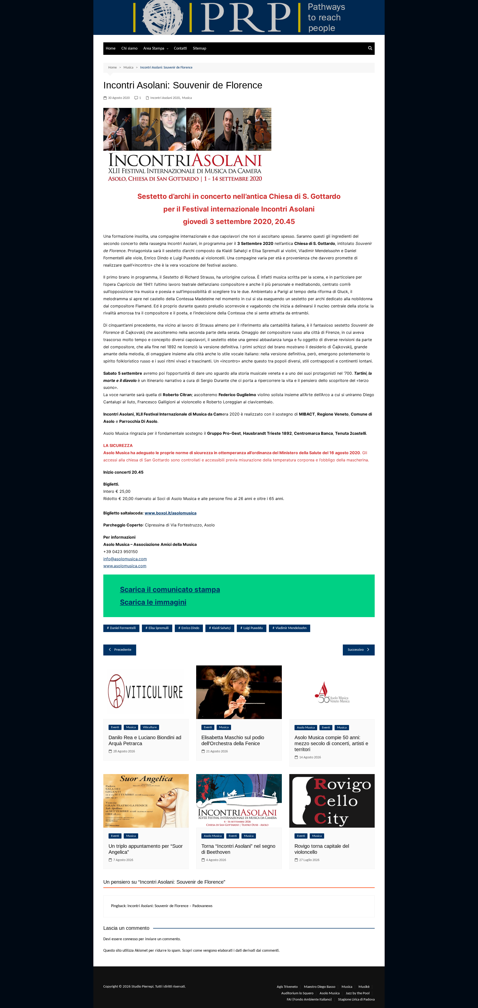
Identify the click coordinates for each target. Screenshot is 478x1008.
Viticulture (150, 727)
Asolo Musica (306, 727)
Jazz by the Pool (357, 993)
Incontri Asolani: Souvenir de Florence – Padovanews (169, 906)
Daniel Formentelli (123, 628)
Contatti (180, 49)
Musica (187, 98)
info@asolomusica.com (125, 558)
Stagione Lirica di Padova (356, 1000)
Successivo (356, 650)
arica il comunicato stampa (174, 589)
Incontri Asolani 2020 (165, 98)
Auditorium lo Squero (297, 993)
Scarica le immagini (153, 602)
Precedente (122, 650)
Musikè (363, 987)
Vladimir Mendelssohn (291, 628)
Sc (124, 589)
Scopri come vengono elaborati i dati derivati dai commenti (230, 951)
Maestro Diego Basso (319, 987)
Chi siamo (129, 49)
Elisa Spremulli (159, 628)
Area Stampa (153, 49)
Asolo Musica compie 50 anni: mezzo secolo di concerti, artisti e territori (331, 743)
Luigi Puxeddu (253, 628)
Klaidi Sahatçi (221, 628)
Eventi (115, 727)
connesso (130, 939)
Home (111, 49)
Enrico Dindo (190, 628)
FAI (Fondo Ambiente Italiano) (309, 1000)
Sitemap (199, 49)
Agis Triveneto (287, 987)
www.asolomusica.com (124, 565)
